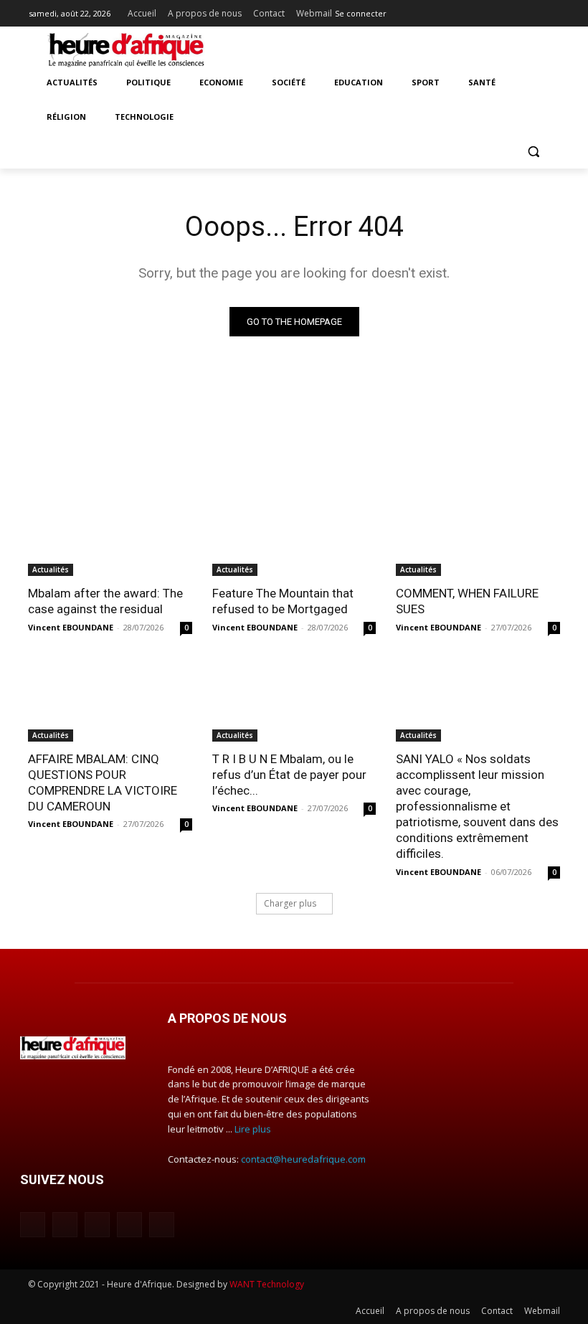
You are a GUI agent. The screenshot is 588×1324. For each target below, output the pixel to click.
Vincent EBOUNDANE (70, 627)
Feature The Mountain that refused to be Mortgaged (283, 601)
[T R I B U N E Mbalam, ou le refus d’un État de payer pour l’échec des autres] (294, 701)
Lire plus (252, 1128)
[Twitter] (551, 10)
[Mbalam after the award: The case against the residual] (110, 535)
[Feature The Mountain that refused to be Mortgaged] (294, 535)
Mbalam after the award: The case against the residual (105, 601)
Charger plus (290, 903)
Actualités (50, 569)
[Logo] (126, 50)
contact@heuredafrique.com (303, 1159)
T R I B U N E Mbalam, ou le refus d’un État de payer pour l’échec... (289, 775)
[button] (533, 152)
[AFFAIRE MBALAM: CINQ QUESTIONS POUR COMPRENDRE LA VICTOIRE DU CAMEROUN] (110, 701)
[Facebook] (471, 10)
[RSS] (531, 10)
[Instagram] (491, 10)
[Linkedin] (511, 10)
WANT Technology (266, 1284)
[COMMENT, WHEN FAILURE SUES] (478, 535)
